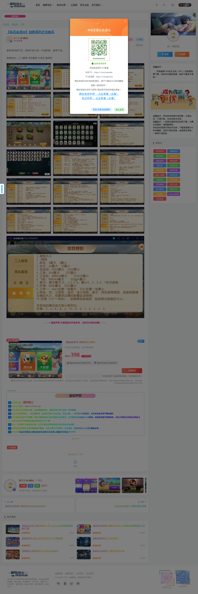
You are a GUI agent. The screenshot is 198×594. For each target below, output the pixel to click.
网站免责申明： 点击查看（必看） (99, 94)
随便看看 (2, 189)
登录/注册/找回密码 (101, 109)
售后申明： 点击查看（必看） (99, 98)
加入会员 (120, 109)
